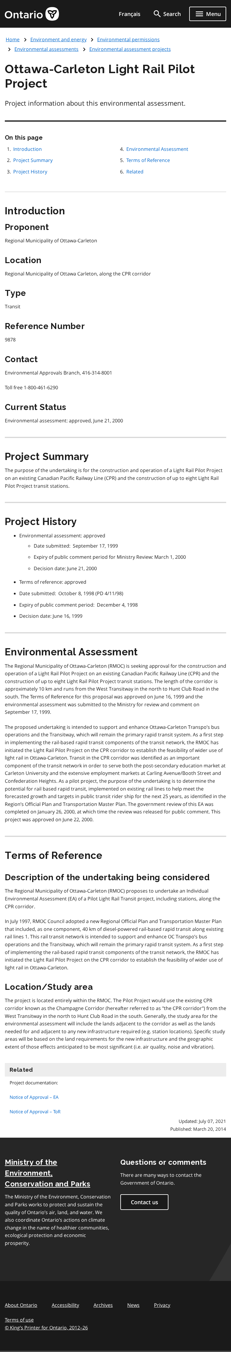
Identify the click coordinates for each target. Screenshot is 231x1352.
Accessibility (65, 1305)
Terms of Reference (148, 160)
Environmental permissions (128, 39)
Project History (30, 171)
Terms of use (19, 1319)
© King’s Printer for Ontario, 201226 (46, 1327)
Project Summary (33, 160)
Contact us (144, 1202)
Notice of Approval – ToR (35, 1111)
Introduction (27, 149)
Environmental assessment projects (130, 49)
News (133, 1305)
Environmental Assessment (157, 149)
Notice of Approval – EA (34, 1097)
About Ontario (21, 1305)
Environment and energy (58, 39)
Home (13, 39)
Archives (103, 1305)
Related (134, 171)
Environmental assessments (46, 49)
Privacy (162, 1305)
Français (129, 13)
